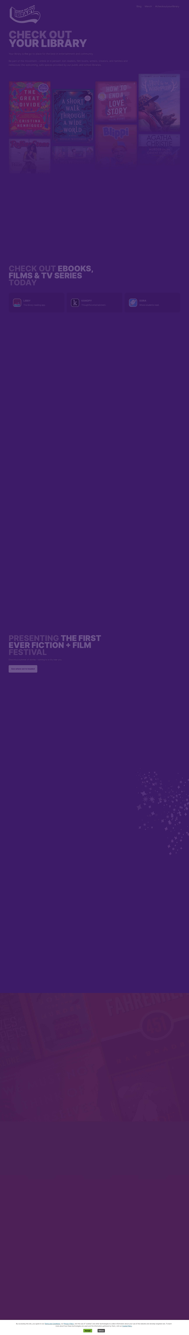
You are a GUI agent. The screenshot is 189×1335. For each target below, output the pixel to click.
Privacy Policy (69, 1324)
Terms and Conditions (52, 1324)
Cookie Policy (127, 1326)
